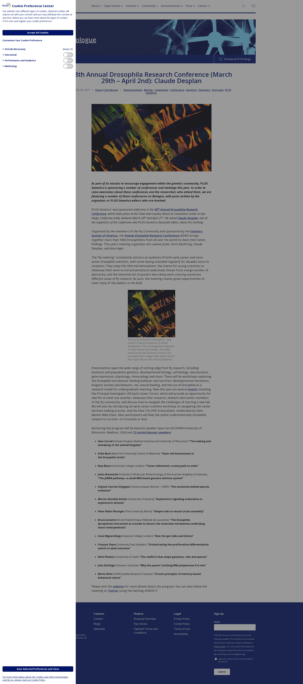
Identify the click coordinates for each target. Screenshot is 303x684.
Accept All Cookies (37, 32)
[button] (14, 49)
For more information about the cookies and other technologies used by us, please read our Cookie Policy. (35, 678)
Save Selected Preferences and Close (38, 668)
